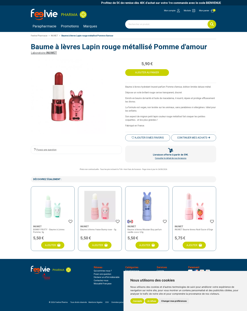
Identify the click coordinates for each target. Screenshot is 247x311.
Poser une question (102, 274)
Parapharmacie (44, 26)
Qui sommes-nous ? (103, 271)
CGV (107, 302)
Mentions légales (95, 302)
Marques (90, 26)
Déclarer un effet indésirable (106, 277)
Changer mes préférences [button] (174, 301)
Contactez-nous (101, 280)
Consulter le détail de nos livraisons (170, 158)
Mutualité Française (102, 283)
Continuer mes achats (192, 137)
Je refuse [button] (151, 301)
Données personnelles (120, 302)
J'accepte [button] (137, 301)
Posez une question (46, 149)
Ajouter (50, 245)
